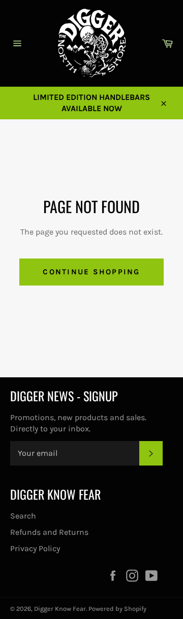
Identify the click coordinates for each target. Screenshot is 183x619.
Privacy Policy (35, 548)
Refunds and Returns (49, 532)
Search (23, 516)
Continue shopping (91, 271)
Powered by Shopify (117, 608)
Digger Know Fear (60, 608)
